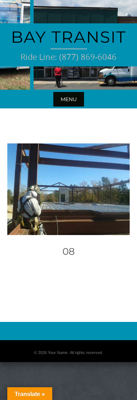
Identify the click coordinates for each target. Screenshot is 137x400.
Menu (69, 99)
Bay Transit (68, 37)
